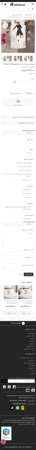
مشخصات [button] (28, 133)
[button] (3, 4)
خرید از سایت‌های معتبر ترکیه (27, 358)
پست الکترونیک (29, 257)
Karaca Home (29, 93)
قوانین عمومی (31, 333)
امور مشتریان (31, 360)
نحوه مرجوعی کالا (30, 346)
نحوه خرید (32, 338)
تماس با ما (32, 373)
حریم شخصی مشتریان (29, 363)
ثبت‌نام (4, 381)
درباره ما (33, 371)
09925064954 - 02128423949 (17, 401)
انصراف (20, 274)
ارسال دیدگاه (28, 274)
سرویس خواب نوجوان (15, 93)
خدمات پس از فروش (29, 349)
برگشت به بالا (16, 323)
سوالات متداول (31, 336)
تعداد (32, 78)
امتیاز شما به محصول (27, 265)
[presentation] (34, 58)
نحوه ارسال (32, 344)
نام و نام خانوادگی (28, 250)
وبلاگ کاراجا (32, 365)
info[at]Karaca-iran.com (19, 404)
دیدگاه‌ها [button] (29, 224)
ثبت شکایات (31, 368)
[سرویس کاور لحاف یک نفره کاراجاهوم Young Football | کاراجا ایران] (18, 36)
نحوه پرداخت (31, 341)
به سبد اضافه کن (25, 313)
